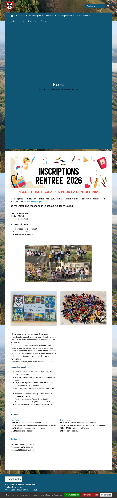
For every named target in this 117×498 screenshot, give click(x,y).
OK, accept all (73, 495)
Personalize (106, 495)
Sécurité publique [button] (42, 21)
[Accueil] (9, 6)
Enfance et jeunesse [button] (63, 16)
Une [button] (30, 21)
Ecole (75, 90)
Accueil (43, 90)
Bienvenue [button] (20, 16)
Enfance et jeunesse (59, 90)
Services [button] (48, 16)
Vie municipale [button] (35, 16)
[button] (12, 16)
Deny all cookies (91, 495)
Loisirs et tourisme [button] (17, 21)
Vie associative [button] (81, 16)
